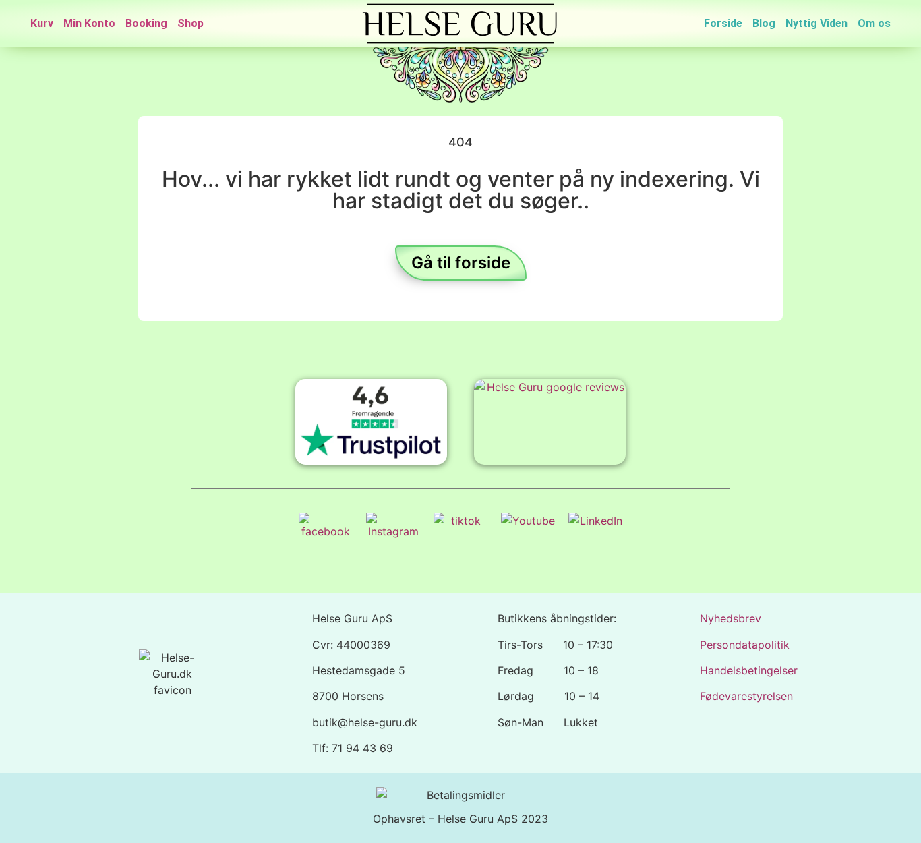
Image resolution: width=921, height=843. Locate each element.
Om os (874, 23)
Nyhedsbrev (730, 618)
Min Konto (89, 23)
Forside (723, 23)
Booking (146, 23)
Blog (763, 23)
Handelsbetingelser (749, 670)
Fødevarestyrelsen (746, 696)
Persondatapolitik (745, 644)
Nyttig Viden (816, 23)
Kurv (41, 23)
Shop (190, 23)
